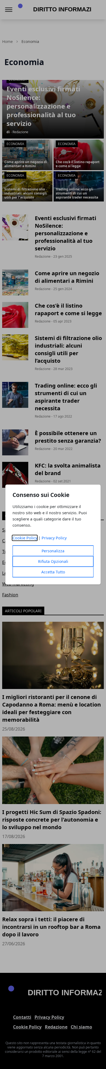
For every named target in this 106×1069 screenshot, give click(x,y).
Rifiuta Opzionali (53, 561)
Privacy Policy (54, 537)
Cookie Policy (25, 537)
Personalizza (53, 550)
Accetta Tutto (53, 571)
